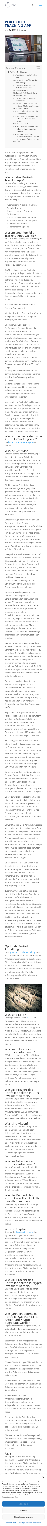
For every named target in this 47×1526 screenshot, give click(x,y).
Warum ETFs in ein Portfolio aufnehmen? (26, 99)
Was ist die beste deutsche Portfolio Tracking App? (25, 86)
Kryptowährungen (24, 1232)
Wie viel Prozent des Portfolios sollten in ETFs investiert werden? (28, 104)
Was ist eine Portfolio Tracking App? (26, 76)
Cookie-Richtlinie (11, 1523)
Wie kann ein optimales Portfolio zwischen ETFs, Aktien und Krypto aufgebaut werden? (28, 136)
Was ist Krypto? (22, 124)
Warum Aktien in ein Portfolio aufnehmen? (27, 112)
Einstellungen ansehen (23, 1517)
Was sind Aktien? (22, 108)
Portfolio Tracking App (18, 72)
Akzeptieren (23, 1504)
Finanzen (22, 30)
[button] (43, 1477)
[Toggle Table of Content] (37, 68)
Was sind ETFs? (21, 95)
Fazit (18, 142)
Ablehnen (23, 1510)
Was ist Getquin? (22, 90)
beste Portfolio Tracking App (21, 442)
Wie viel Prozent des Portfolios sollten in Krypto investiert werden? (27, 129)
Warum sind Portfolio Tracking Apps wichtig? (26, 81)
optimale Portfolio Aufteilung (22, 952)
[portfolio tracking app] (23, 61)
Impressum (37, 1523)
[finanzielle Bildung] (23, 1011)
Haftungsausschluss (25, 1523)
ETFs (29, 1017)
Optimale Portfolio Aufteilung (26, 93)
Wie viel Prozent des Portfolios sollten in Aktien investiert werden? (27, 118)
